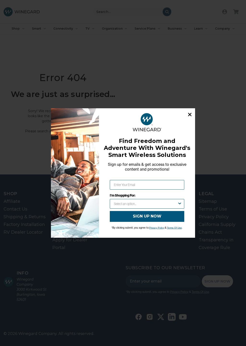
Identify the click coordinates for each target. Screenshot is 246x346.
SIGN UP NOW (147, 216)
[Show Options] (179, 203)
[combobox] (145, 203)
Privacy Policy (156, 227)
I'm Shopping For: (122, 195)
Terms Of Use (174, 227)
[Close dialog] (189, 114)
